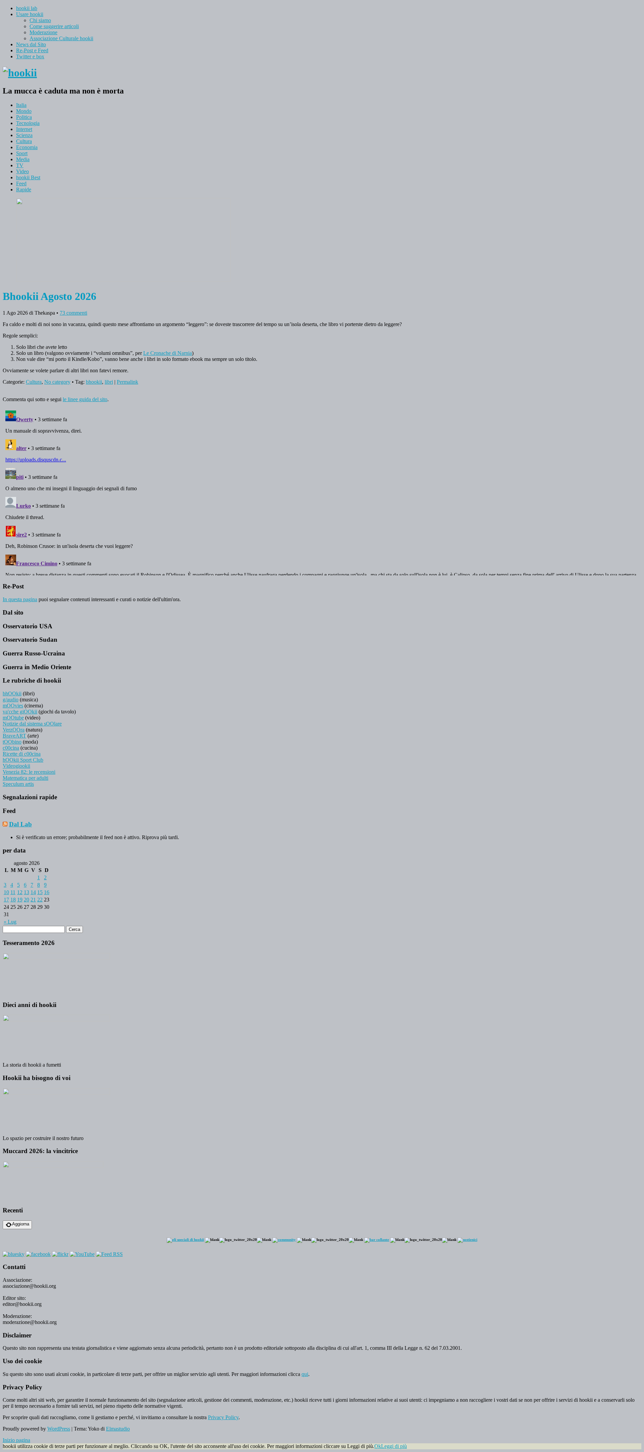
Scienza (24, 135)
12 (19, 892)
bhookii (94, 382)
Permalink (127, 382)
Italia (21, 105)
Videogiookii (16, 766)
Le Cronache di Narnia (167, 353)
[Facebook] (38, 1254)
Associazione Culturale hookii (61, 38)
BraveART (14, 736)
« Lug (10, 922)
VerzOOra (13, 730)
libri (109, 382)
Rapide (23, 189)
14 (33, 892)
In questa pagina (20, 599)
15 (40, 892)
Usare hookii (29, 14)
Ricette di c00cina (22, 754)
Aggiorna (20, 1223)
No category (57, 382)
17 (6, 899)
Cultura (24, 141)
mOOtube (13, 717)
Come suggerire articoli (54, 26)
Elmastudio (118, 1429)
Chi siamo (40, 20)
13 (26, 892)
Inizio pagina (16, 1440)
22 (40, 899)
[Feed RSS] (109, 1254)
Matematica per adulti (25, 778)
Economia (27, 147)
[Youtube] (82, 1254)
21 (33, 899)
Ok (377, 1446)
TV (19, 165)
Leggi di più (394, 1446)
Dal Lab (20, 824)
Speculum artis (18, 784)
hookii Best (28, 177)
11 (12, 892)
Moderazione (43, 32)
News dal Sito (31, 44)
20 (26, 899)
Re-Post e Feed (32, 50)
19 (19, 899)
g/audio (10, 699)
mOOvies (13, 705)
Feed (21, 183)
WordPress (58, 1429)
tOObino (12, 742)
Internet (24, 129)
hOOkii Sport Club (23, 760)
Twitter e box (30, 56)
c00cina (11, 748)
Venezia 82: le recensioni (29, 772)
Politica (24, 117)
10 (6, 892)
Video (22, 171)
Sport (22, 153)
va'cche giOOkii (20, 711)
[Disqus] (322, 491)
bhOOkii (12, 693)
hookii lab (26, 8)
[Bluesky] (13, 1254)
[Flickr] (60, 1254)
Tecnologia (28, 123)
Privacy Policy (223, 1417)
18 (13, 899)
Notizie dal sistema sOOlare (32, 724)
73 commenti (73, 313)
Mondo (24, 111)
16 (46, 892)
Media (23, 159)
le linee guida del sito (85, 399)
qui (305, 1374)
